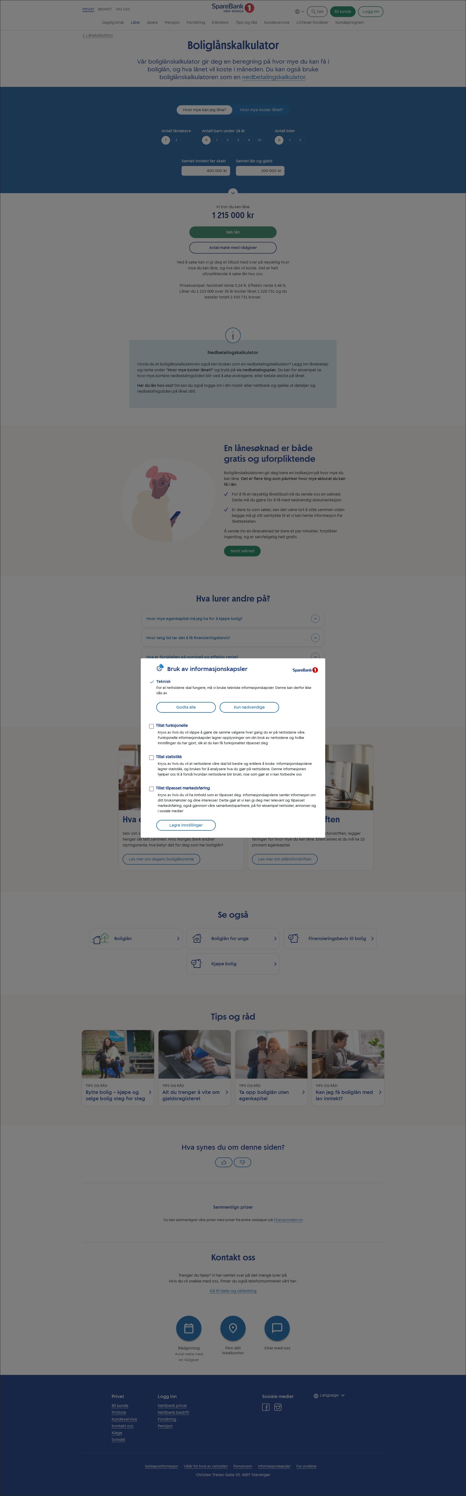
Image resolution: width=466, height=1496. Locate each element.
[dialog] (233, 748)
